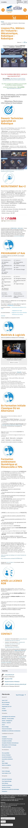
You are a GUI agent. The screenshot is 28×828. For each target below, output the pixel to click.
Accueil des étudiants (7, 757)
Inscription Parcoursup (7, 738)
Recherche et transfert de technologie (10, 789)
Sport (3, 761)
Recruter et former (6, 787)
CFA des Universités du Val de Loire (12, 425)
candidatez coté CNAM (6, 662)
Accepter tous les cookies (7, 824)
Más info (16, 800)
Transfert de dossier (6, 747)
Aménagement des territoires (8, 716)
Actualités (4, 710)
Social (3, 724)
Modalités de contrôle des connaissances (11, 730)
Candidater (4, 736)
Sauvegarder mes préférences (8, 818)
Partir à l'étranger (6, 771)
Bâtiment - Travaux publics (8, 718)
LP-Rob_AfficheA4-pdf (9, 674)
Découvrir (4, 697)
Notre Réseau (5, 783)
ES (25, 2)
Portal (2, 21)
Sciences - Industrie (6, 722)
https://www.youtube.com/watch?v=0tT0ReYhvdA (11, 558)
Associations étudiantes (7, 759)
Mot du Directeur (6, 702)
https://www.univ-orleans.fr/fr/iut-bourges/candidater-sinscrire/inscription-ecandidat (14, 79)
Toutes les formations (7, 728)
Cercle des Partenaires (7, 779)
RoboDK (19, 372)
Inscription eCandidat (7, 740)
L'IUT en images (5, 704)
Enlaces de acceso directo (20, 1)
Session (3, 802)
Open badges (5, 763)
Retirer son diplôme (6, 765)
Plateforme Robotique (7, 785)
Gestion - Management (7, 720)
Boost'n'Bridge (5, 726)
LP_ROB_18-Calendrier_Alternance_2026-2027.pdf (15, 684)
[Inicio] (9, 8)
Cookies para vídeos (6, 806)
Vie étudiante (5, 749)
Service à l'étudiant (6, 755)
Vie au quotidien (5, 753)
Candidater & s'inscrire (7, 733)
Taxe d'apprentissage (6, 781)
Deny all (3, 821)
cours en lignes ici (10, 562)
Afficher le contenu (14, 362)
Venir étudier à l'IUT (6, 773)
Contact (3, 708)
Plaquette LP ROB (8, 678)
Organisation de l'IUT (6, 706)
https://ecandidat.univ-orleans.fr (14, 88)
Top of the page (20, 695)
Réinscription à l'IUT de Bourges (9, 745)
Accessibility (4, 2)
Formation (4, 713)
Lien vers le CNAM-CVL (19, 236)
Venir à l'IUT (4, 700)
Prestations (4, 791)
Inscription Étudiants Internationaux (10, 743)
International (5, 767)
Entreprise (4, 775)
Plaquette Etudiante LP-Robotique (12, 681)
